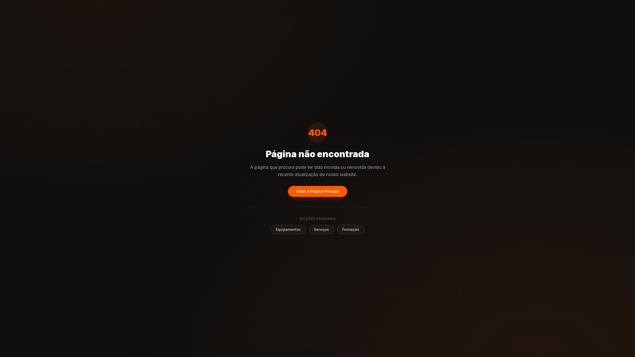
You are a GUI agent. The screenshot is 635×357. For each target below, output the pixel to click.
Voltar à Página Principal (317, 191)
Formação (350, 229)
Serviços (321, 229)
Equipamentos (288, 229)
